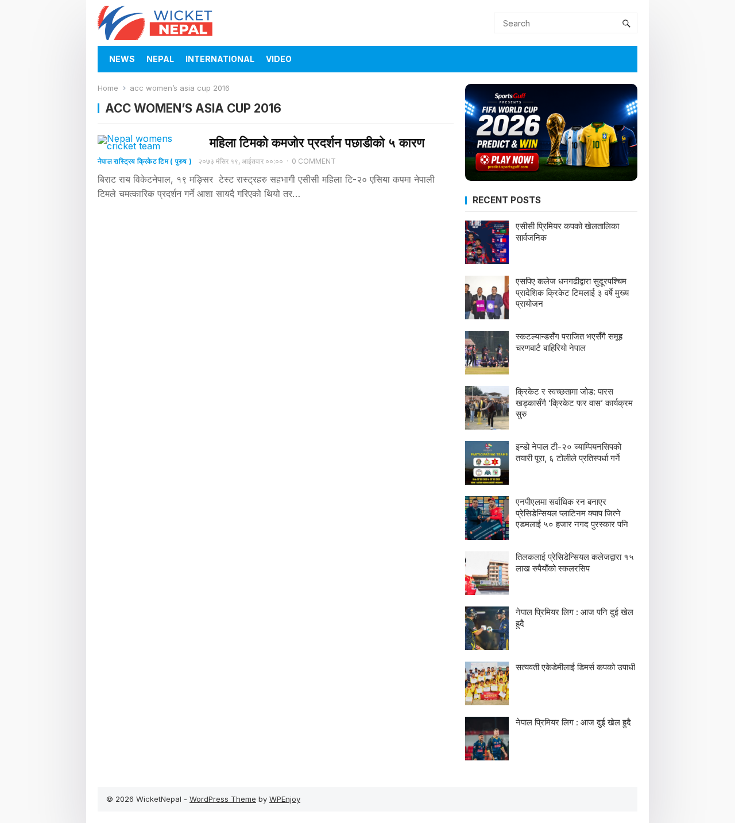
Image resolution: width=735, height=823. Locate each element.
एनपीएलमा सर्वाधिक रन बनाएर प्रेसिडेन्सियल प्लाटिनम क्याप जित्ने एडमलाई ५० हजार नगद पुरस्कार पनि (572, 513)
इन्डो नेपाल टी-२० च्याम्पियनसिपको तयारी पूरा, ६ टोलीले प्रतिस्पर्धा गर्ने (568, 452)
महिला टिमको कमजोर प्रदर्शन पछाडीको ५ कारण (317, 142)
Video (279, 59)
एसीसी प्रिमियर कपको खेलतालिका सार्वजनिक (567, 232)
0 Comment (314, 161)
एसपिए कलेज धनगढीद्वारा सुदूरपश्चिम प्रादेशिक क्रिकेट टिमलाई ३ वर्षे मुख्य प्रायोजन (572, 292)
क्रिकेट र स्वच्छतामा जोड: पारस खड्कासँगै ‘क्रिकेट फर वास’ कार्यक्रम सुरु (574, 402)
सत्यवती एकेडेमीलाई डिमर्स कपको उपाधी (575, 667)
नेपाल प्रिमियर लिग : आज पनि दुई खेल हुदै (574, 617)
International (219, 59)
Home (108, 87)
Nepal (160, 59)
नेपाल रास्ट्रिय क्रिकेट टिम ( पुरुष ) (145, 161)
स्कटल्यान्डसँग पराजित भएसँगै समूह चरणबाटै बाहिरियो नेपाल (569, 342)
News (122, 59)
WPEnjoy (284, 798)
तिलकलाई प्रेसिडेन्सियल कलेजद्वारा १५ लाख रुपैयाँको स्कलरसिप (575, 562)
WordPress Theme (222, 798)
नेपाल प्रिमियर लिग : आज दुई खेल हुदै (573, 722)
